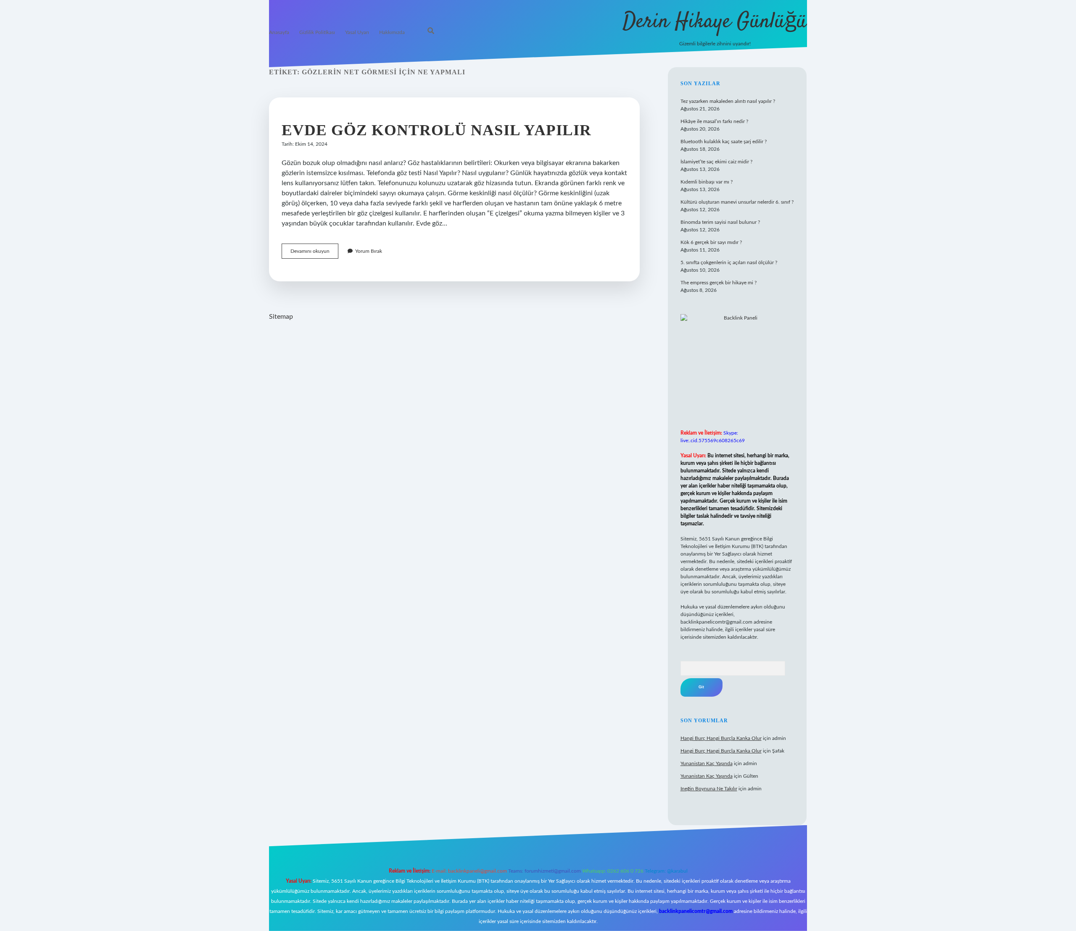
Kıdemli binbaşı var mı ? (706, 181)
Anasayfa (279, 32)
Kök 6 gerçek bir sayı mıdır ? (711, 242)
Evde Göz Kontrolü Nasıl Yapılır (436, 130)
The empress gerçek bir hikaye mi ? (718, 282)
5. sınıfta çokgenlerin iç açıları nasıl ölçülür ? (728, 262)
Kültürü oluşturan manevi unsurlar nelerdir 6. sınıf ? (737, 202)
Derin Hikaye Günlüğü (714, 22)
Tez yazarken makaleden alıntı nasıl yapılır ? (727, 101)
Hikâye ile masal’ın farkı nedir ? (714, 121)
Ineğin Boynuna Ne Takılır (708, 788)
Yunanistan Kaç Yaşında (706, 763)
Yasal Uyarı (357, 32)
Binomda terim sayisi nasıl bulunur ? (720, 222)
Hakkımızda (392, 32)
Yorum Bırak (368, 251)
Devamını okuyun (314, 253)
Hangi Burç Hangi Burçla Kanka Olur (721, 738)
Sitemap (281, 316)
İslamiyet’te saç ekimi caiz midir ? (716, 161)
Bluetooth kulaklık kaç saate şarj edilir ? (723, 141)
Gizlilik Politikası (317, 32)
